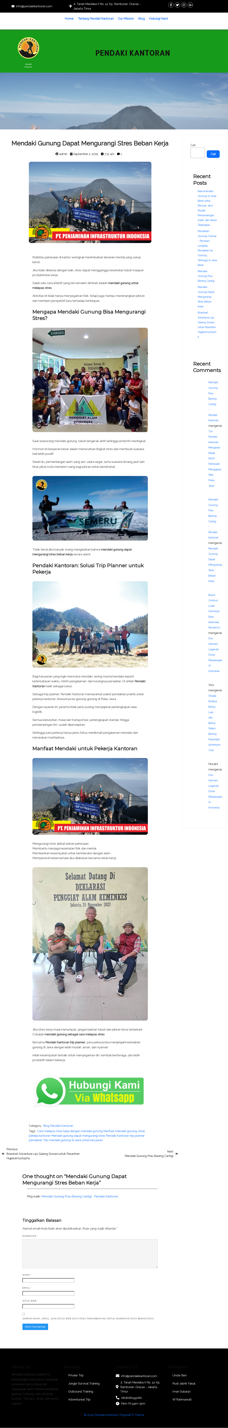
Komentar (30, 1236)
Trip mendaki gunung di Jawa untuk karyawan (73, 1140)
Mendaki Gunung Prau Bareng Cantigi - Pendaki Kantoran (79, 1196)
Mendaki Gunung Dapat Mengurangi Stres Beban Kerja (206, 297)
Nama (27, 1275)
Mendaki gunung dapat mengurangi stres (78, 1135)
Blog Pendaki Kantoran (58, 1125)
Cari (193, 145)
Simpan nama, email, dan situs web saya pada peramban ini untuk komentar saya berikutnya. (88, 1318)
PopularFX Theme (132, 1415)
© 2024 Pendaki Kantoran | (102, 1415)
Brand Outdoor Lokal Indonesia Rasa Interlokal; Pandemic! (214, 611)
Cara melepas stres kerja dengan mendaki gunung (70, 1131)
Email (27, 1288)
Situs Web (29, 1300)
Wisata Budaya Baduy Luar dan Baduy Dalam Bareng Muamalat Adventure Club (214, 723)
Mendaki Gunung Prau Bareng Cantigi (206, 276)
